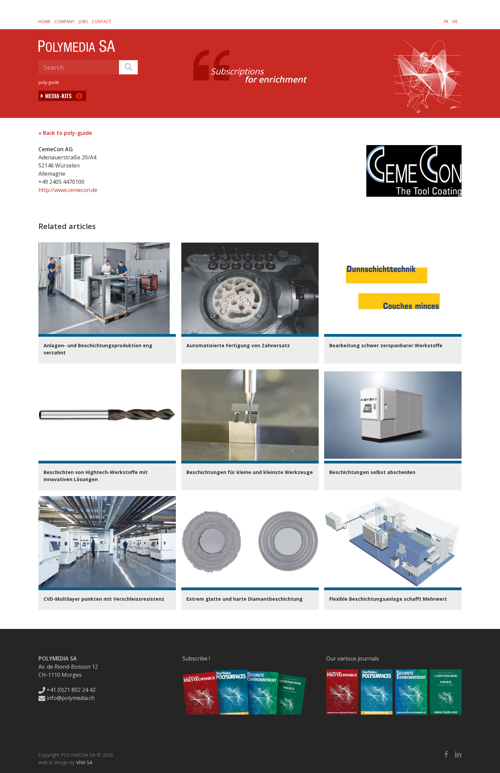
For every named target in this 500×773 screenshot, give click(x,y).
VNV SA (84, 762)
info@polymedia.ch (71, 698)
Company (64, 21)
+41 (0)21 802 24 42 (70, 689)
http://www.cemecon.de (67, 190)
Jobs (83, 21)
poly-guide (48, 82)
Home (44, 21)
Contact (101, 21)
